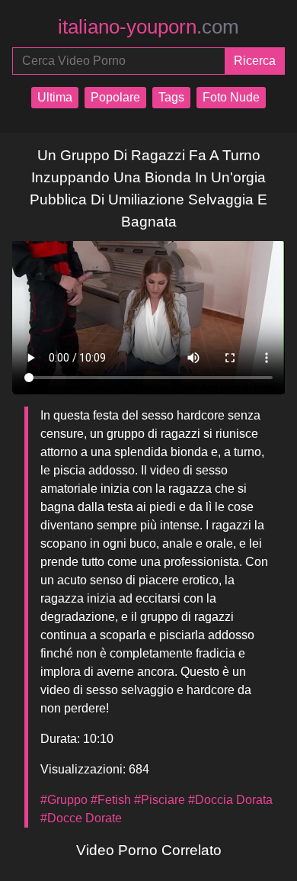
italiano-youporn (148, 26)
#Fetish (111, 799)
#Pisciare (159, 799)
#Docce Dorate (81, 818)
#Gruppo (64, 799)
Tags (171, 97)
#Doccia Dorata (230, 799)
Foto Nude (231, 97)
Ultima (54, 97)
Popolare (115, 97)
